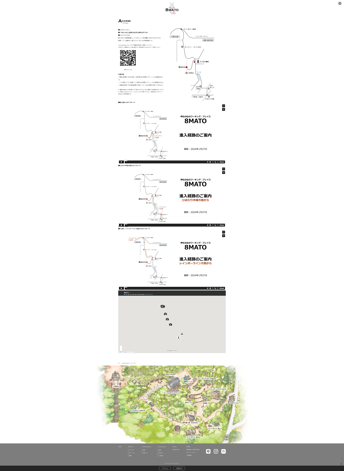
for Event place (162, 446)
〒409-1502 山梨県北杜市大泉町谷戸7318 (134, 32)
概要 (130, 455)
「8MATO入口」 (137, 45)
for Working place (146, 446)
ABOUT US (130, 446)
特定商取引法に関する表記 (192, 449)
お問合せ (188, 446)
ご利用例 (161, 455)
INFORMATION (176, 449)
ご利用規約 (189, 455)
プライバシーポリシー (191, 452)
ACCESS (174, 446)
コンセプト (131, 450)
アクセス (165, 468)
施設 (144, 450)
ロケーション (132, 453)
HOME (119, 446)
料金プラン (145, 453)
